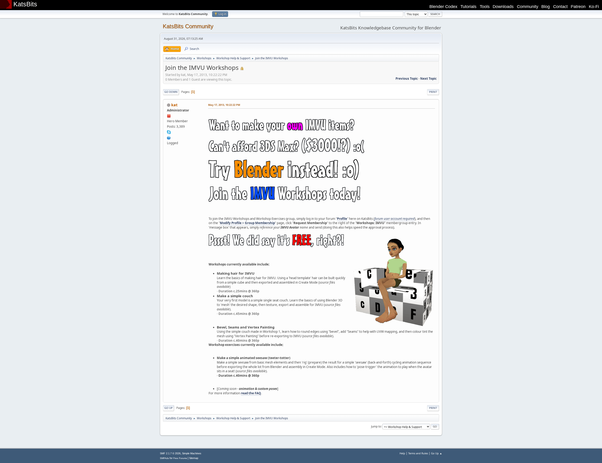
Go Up (168, 408)
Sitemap (193, 458)
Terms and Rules (418, 453)
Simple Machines (191, 453)
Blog (545, 6)
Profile (342, 219)
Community (527, 6)
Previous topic (407, 78)
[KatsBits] (169, 137)
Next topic (428, 78)
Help (402, 453)
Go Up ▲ (436, 453)
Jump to (376, 426)
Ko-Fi (594, 6)
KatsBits (25, 4)
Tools (485, 6)
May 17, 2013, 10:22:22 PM (224, 105)
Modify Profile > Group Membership (247, 223)
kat (174, 104)
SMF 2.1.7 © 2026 (170, 453)
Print (433, 92)
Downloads (503, 6)
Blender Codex (443, 6)
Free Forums (180, 458)
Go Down (171, 92)
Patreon (578, 6)
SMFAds (164, 458)
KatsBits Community (188, 26)
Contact (560, 6)
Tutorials (468, 6)
